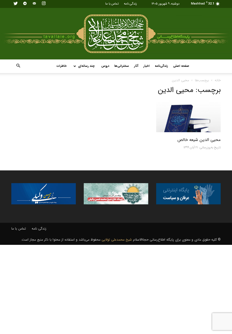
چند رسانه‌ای (86, 66)
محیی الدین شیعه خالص (199, 139)
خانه (218, 80)
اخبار (146, 66)
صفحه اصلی (181, 66)
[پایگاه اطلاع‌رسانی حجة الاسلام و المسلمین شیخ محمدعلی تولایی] (116, 33)
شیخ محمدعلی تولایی (117, 239)
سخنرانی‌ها (121, 66)
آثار (136, 66)
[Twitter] (15, 4)
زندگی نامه (130, 3)
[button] (18, 66)
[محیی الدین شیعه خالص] (188, 116)
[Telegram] (25, 4)
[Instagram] (43, 4)
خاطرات (62, 66)
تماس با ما (112, 3)
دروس (105, 66)
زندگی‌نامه (161, 66)
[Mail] (34, 4)
